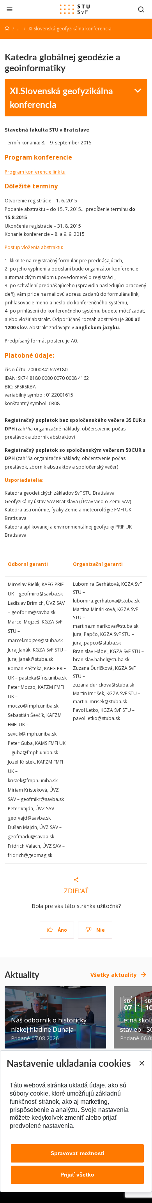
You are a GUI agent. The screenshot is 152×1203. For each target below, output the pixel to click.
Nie (100, 930)
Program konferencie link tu (35, 172)
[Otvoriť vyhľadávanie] (141, 9)
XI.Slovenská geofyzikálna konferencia (61, 97)
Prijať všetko (77, 1174)
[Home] (7, 28)
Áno (62, 930)
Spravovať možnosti (77, 1153)
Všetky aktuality (113, 974)
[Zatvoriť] (9, 9)
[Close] (141, 1063)
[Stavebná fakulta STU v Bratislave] (75, 9)
